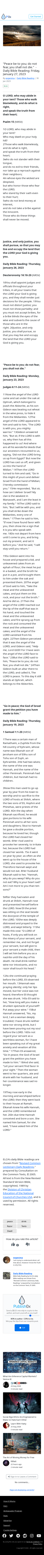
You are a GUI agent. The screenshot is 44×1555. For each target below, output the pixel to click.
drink (24, 1221)
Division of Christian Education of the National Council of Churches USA (18, 1193)
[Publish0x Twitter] (11, 1536)
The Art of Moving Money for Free (18, 1457)
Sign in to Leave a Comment (23, 1476)
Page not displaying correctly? (22, 1490)
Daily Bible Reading (25, 78)
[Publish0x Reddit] (25, 1536)
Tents (24, 1226)
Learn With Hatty (18, 1423)
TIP (23, 1328)
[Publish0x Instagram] (32, 1536)
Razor (9, 1226)
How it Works (9, 1501)
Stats (5, 1515)
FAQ (5, 1506)
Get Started (35, 16)
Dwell (9, 1231)
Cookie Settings (10, 1530)
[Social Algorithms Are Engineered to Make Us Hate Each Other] (22, 1402)
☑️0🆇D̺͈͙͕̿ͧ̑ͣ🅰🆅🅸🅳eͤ (19, 1383)
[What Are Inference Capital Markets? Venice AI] (22, 1362)
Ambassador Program (12, 1511)
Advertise (7, 1520)
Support (6, 1525)
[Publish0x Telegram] (18, 1536)
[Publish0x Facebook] (5, 1536)
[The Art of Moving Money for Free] (22, 1443)
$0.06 (6, 86)
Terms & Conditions (33, 1542)
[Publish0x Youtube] (39, 1536)
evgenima (10, 78)
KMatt (13, 1461)
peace (10, 1221)
